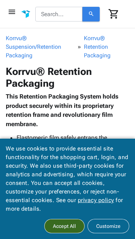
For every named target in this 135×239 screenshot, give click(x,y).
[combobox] (59, 14)
